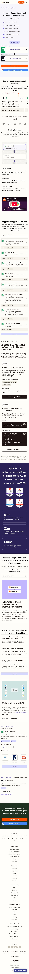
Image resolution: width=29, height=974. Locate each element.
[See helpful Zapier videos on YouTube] (17, 947)
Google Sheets (5, 8)
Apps (2, 726)
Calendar (14, 909)
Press (21, 951)
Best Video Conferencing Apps (14, 926)
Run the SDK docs (13, 450)
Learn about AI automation (9, 718)
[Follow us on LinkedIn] (12, 947)
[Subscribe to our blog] (20, 947)
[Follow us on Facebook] (9, 947)
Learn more (6, 741)
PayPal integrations (14, 856)
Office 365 (14, 878)
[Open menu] (26, 2)
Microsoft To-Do (14, 892)
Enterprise (7, 953)
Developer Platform (14, 951)
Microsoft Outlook (14, 895)
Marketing (14, 917)
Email (14, 912)
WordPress (14, 875)
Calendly (14, 890)
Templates (13, 953)
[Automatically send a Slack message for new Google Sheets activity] (14, 640)
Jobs (25, 951)
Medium (14, 897)
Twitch (14, 887)
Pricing (4, 951)
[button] (14, 70)
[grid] (9, 146)
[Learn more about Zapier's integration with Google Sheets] (2, 731)
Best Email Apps (14, 929)
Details (21, 98)
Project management (14, 907)
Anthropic (23, 712)
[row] (9, 146)
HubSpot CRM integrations (14, 854)
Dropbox (14, 868)
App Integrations (20, 953)
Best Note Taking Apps (14, 933)
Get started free (14, 66)
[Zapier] (6, 2)
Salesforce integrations (14, 851)
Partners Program (14, 956)
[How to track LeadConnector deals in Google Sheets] (14, 664)
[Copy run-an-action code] (24, 434)
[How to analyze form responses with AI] (14, 651)
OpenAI (17, 712)
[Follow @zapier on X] (14, 947)
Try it (18, 110)
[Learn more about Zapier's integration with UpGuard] (2, 780)
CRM (14, 914)
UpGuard (13, 8)
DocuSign (14, 873)
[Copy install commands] (24, 424)
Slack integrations (14, 849)
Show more (14, 861)
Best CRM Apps (14, 931)
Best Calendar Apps (14, 936)
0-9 (3, 836)
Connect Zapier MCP (13, 397)
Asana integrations (14, 859)
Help (14, 741)
